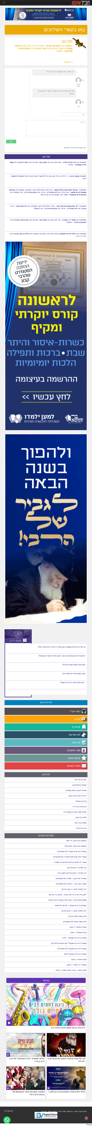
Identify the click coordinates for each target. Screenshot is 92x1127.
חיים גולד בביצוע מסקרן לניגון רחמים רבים (68, 1028)
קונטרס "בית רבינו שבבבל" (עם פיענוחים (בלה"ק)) (68, 943)
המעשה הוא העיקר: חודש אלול (75, 846)
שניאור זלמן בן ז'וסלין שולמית (76, 790)
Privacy (89, 1125)
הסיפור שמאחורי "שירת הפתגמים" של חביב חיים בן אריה (27, 1060)
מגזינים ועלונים (46, 835)
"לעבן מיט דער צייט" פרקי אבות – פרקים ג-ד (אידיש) (67, 895)
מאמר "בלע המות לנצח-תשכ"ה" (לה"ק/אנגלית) (69, 857)
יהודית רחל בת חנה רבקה (77, 796)
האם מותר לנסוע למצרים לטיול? (73, 674)
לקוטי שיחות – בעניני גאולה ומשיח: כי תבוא (71, 970)
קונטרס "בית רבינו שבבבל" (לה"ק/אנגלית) (71, 949)
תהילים (46, 774)
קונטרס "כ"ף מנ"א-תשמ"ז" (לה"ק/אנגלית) (71, 851)
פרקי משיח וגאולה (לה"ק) (77, 916)
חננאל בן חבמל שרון (79, 785)
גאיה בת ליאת (81, 828)
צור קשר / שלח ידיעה (65, 1111)
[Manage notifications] (86, 1118)
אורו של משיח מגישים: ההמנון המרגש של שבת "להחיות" (66, 1060)
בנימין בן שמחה (80, 801)
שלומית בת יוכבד (80, 823)
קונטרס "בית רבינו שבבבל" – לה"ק (74, 938)
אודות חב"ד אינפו (80, 1111)
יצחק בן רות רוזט (80, 780)
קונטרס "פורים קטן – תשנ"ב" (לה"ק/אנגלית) (71, 878)
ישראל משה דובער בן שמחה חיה (74, 812)
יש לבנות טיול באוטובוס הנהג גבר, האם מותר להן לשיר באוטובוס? (62, 665)
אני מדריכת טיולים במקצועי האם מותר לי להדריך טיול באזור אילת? (61, 656)
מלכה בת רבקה (81, 817)
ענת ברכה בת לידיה (79, 807)
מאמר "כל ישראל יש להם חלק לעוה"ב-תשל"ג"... (69, 862)
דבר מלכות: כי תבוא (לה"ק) (76, 868)
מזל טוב (46, 156)
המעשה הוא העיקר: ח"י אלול (76, 841)
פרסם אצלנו (52, 1111)
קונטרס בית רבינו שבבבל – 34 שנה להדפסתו (70, 905)
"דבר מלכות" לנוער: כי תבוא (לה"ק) (74, 911)
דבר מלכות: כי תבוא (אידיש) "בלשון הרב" (71, 873)
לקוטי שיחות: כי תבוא (78, 959)
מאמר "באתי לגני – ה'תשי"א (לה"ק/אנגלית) (71, 884)
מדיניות (44, 1111)
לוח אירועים (46, 702)
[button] (7, 1120)
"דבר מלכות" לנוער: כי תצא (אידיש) (73, 889)
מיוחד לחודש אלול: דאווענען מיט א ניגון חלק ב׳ (66, 1092)
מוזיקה (46, 980)
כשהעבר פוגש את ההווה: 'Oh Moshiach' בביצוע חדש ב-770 (28, 1093)
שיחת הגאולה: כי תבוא (78, 932)
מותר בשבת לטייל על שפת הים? (73, 682)
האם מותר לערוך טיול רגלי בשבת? (73, 647)
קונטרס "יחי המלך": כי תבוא (76, 965)
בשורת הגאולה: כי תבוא (78, 927)
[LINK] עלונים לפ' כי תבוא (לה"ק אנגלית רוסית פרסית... (66, 900)
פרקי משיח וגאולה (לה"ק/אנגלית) (74, 922)
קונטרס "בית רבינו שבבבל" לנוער (75, 954)
